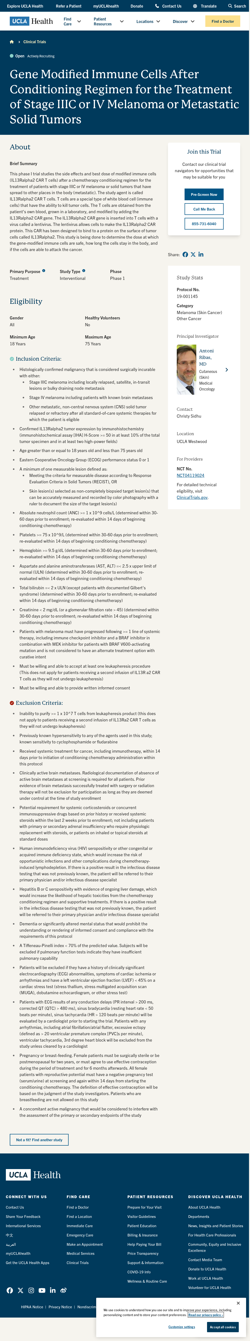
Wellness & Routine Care (147, 1281)
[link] (185, 254)
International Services (23, 1225)
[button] (25, 5)
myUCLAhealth (106, 5)
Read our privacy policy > (205, 1315)
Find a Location (79, 1216)
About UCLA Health (204, 1207)
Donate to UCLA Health (207, 1269)
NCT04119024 (190, 475)
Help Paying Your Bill (144, 1244)
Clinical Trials (34, 41)
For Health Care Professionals (212, 1235)
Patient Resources (103, 21)
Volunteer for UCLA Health (209, 1287)
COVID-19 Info (139, 1271)
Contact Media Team (205, 1259)
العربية (11, 1244)
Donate (137, 5)
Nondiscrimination (92, 1306)
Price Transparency (142, 1253)
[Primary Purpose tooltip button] (43, 270)
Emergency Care (80, 1235)
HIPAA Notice (32, 1306)
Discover (180, 21)
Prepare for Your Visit (144, 1207)
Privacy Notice (60, 1306)
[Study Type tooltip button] (83, 270)
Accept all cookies (223, 1327)
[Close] (238, 1303)
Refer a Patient (69, 5)
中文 (9, 1235)
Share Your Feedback (23, 1216)
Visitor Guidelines (141, 1216)
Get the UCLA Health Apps (27, 1262)
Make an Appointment (85, 1244)
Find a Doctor (223, 21)
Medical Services (80, 1253)
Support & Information (145, 1262)
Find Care (68, 21)
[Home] (12, 41)
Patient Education (141, 1225)
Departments (198, 1216)
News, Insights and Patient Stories (215, 1225)
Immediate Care (80, 1225)
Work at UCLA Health (205, 1278)
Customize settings (181, 1327)
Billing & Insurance (142, 1235)
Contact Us (171, 5)
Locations (144, 21)
